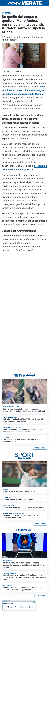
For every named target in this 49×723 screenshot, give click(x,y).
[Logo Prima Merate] (24, 3)
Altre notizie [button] (40, 448)
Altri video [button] (40, 596)
